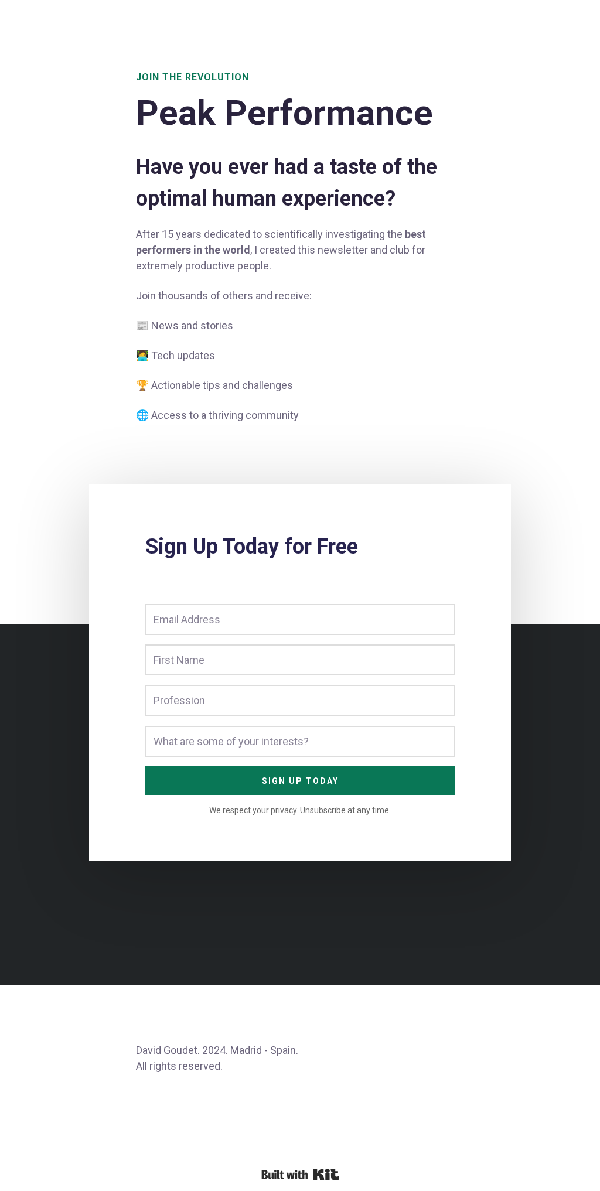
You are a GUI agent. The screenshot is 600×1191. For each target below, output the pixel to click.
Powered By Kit (300, 1174)
